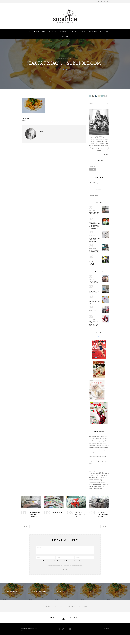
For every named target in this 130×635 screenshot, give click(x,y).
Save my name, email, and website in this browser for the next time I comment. (65, 561)
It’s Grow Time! (57, 513)
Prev (25, 526)
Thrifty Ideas (86, 31)
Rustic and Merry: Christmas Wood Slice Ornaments (94, 239)
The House (53, 31)
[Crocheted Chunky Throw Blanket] (99, 502)
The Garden (64, 31)
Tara (59, 58)
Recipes (74, 31)
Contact (65, 36)
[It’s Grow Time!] (54, 502)
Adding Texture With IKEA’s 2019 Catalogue (94, 213)
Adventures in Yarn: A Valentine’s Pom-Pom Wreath (94, 323)
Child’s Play (98, 31)
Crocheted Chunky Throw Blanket (103, 514)
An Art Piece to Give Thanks (93, 292)
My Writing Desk (94, 312)
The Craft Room (40, 31)
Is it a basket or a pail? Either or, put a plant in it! (94, 251)
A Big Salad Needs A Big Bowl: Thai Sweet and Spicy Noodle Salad (94, 226)
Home (29, 31)
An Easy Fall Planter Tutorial (93, 263)
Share (24, 120)
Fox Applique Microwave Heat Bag (80, 514)
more (106, 154)
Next (104, 526)
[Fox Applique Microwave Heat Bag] (76, 502)
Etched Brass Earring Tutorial (94, 282)
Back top (105, 628)
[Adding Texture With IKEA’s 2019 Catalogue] (31, 502)
